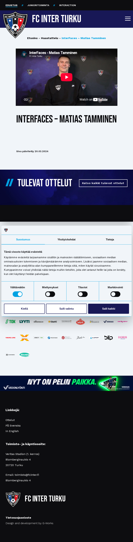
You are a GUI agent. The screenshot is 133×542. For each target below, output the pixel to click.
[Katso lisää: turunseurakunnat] (67, 337)
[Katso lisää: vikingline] (10, 337)
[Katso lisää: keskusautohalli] (38, 321)
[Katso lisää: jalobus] (80, 338)
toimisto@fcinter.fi (27, 474)
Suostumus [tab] (23, 239)
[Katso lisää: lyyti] (24, 321)
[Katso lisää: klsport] (94, 337)
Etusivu (32, 38)
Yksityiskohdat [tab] (66, 239)
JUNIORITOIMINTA (38, 5)
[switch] (50, 294)
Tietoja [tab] (110, 239)
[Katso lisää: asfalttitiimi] (38, 337)
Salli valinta (66, 308)
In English (12, 431)
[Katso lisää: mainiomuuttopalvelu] (24, 355)
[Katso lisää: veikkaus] (108, 321)
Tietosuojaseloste (18, 517)
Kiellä (24, 308)
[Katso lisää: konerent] (122, 322)
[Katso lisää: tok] (10, 321)
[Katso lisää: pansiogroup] (94, 321)
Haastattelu (48, 38)
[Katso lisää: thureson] (67, 322)
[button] (128, 18)
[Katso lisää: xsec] (24, 338)
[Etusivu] (15, 17)
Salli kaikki (108, 308)
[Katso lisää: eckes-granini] (80, 321)
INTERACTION (67, 5)
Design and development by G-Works (29, 523)
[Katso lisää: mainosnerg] (10, 354)
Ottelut (10, 420)
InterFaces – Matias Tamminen (82, 38)
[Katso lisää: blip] (108, 337)
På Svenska (13, 425)
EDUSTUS (11, 5)
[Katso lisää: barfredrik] (122, 337)
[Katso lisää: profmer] (52, 338)
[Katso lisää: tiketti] (52, 321)
